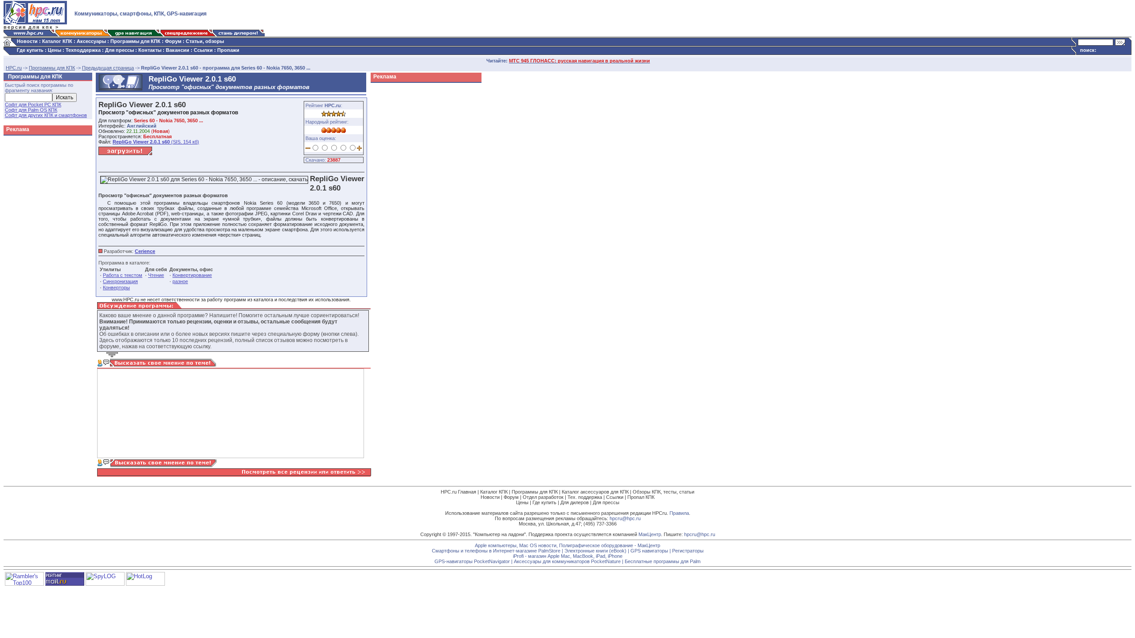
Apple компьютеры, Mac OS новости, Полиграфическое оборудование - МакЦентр (567, 545)
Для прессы (119, 50)
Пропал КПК (640, 497)
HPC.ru (14, 67)
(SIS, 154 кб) (156, 141)
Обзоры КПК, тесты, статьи (663, 491)
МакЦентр (649, 534)
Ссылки (203, 50)
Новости (27, 41)
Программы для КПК (135, 41)
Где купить (30, 50)
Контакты (149, 50)
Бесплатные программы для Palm (663, 561)
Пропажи (228, 50)
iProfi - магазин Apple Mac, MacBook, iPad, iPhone (567, 556)
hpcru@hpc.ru (625, 518)
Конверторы (116, 287)
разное (180, 281)
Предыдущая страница (108, 67)
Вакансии (177, 50)
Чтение (156, 275)
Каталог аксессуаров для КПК (595, 491)
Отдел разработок (543, 497)
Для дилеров (574, 502)
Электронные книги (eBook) (595, 550)
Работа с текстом (122, 275)
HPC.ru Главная (458, 491)
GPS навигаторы (649, 550)
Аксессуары (91, 41)
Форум (173, 41)
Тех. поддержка (585, 497)
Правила (679, 513)
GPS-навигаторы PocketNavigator (472, 561)
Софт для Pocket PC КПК (33, 104)
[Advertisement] (406, 219)
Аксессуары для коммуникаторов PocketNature (567, 561)
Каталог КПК (57, 41)
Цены (54, 50)
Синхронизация (120, 281)
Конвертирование (192, 275)
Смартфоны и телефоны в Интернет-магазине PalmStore (496, 550)
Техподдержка (83, 50)
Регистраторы (688, 550)
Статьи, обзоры (205, 41)
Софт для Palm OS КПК (31, 110)
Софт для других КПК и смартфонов (46, 115)
